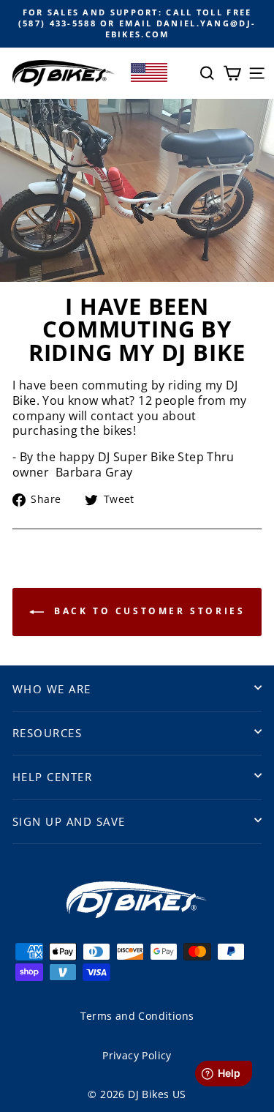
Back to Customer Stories (148, 611)
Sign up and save (69, 821)
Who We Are (51, 689)
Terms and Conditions (137, 1016)
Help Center (52, 776)
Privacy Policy (136, 1055)
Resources (47, 732)
